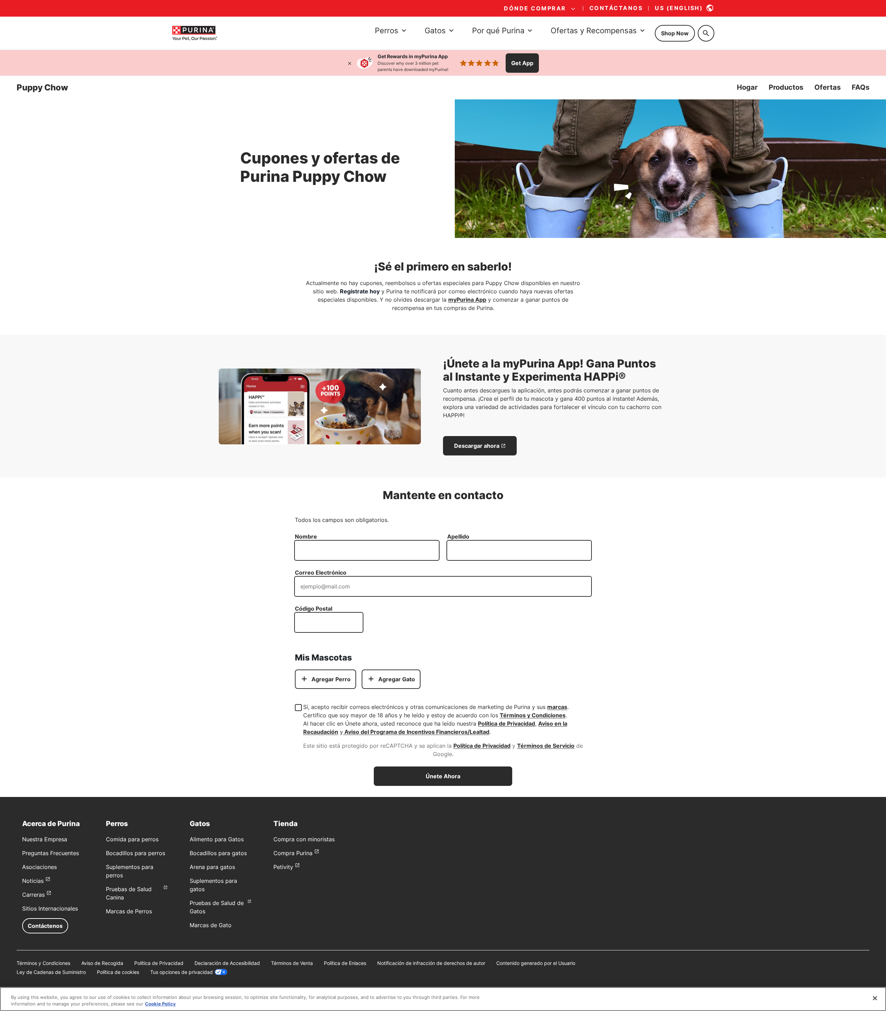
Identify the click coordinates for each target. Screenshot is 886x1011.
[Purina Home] (194, 33)
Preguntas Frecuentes (50, 853)
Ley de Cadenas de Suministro (51, 972)
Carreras (33, 894)
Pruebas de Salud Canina (129, 893)
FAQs (860, 87)
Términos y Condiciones (533, 715)
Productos (786, 87)
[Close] (875, 998)
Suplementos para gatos (213, 885)
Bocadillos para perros (135, 853)
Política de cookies (118, 972)
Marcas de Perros (129, 911)
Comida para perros (132, 839)
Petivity (283, 866)
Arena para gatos (212, 866)
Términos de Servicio (546, 745)
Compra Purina (293, 853)
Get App (522, 63)
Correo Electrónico (320, 572)
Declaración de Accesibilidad (227, 963)
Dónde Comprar (535, 8)
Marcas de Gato (211, 925)
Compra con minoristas (304, 839)
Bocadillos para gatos (218, 853)
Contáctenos (45, 925)
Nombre (306, 536)
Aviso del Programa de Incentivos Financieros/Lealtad (416, 731)
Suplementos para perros (129, 871)
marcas (557, 706)
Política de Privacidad (506, 723)
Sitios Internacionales (50, 908)
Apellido (458, 536)
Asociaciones (39, 866)
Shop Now (675, 33)
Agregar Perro (331, 679)
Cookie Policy (160, 1003)
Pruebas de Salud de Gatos (217, 907)
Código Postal (313, 608)
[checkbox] (298, 707)
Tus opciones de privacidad (181, 972)
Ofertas (827, 87)
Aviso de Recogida (102, 963)
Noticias (33, 880)
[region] (443, 999)
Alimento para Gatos (217, 839)
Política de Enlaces (345, 963)
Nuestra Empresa (44, 839)
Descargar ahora (476, 445)
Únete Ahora (443, 776)
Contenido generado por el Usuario (535, 963)
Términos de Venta (292, 963)
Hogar (747, 87)
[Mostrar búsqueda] (706, 33)
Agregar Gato (396, 679)
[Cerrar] (349, 63)
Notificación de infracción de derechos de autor (431, 963)
